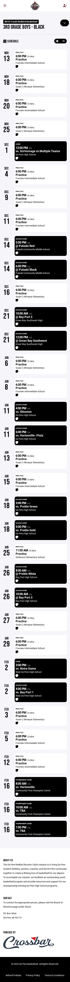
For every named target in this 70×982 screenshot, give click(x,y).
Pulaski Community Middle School (33, 249)
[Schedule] (63, 41)
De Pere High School (26, 154)
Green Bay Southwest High (29, 320)
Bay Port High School (26, 577)
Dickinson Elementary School (30, 557)
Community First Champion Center (33, 790)
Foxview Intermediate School (30, 62)
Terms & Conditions (54, 975)
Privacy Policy (33, 975)
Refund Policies (13, 975)
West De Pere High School (28, 671)
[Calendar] (57, 41)
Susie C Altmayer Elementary (30, 86)
